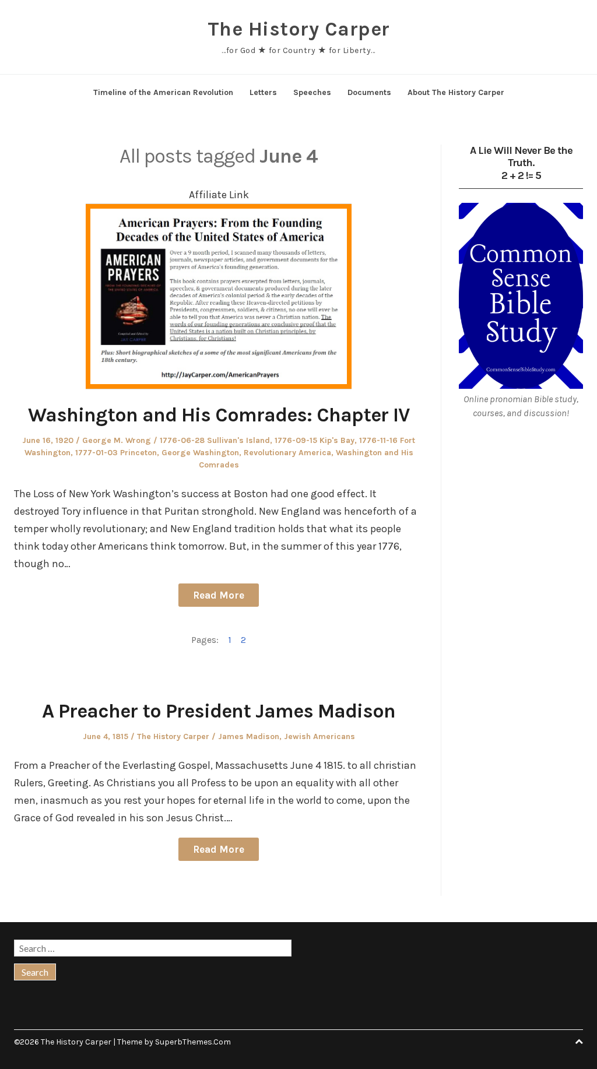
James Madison (248, 736)
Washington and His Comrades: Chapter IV (218, 415)
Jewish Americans (319, 736)
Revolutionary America (287, 453)
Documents (369, 92)
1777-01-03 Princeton (116, 453)
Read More (218, 595)
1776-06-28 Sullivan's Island (215, 440)
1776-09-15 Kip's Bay (314, 440)
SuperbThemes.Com (193, 1042)
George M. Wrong (116, 440)
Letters (263, 92)
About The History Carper (456, 92)
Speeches (312, 92)
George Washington (200, 453)
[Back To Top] (579, 1042)
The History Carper (299, 29)
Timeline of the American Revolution (163, 92)
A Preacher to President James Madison (218, 711)
